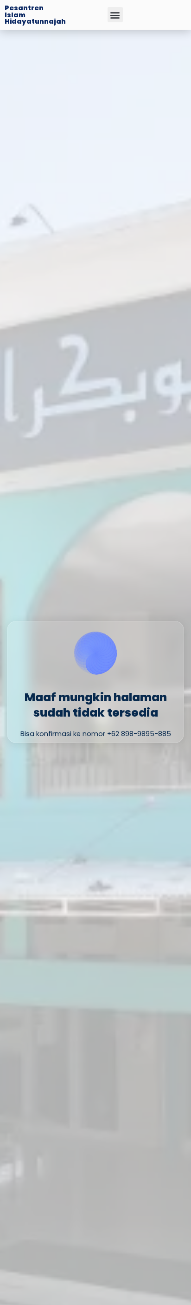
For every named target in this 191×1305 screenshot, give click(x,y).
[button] (115, 14)
